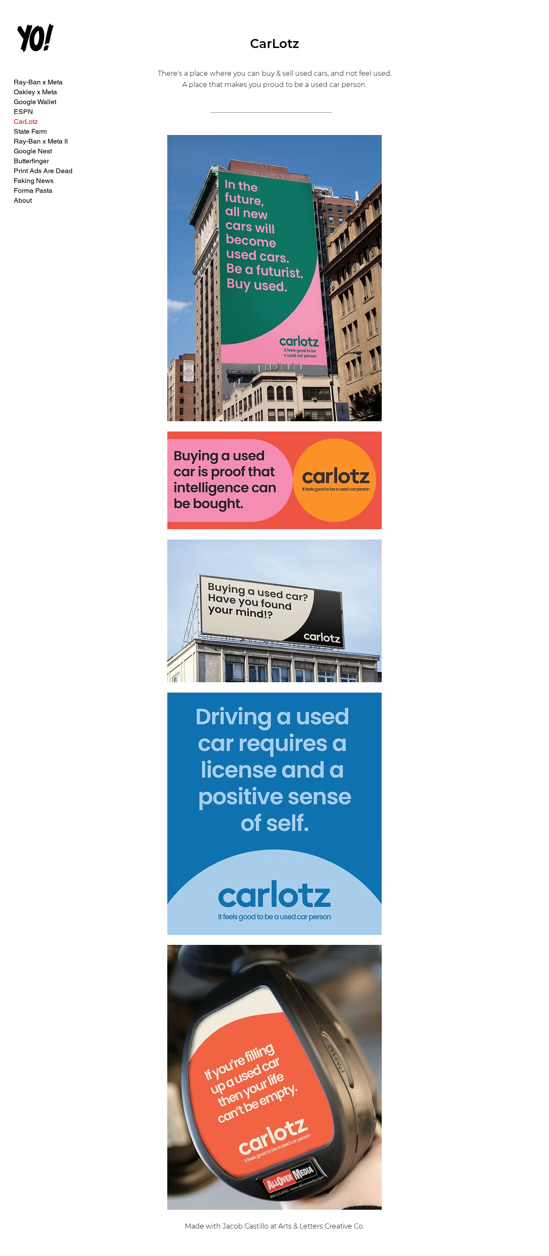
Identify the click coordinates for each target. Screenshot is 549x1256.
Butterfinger (31, 161)
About (23, 200)
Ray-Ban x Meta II (41, 141)
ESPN (23, 112)
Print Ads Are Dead (43, 171)
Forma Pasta (33, 190)
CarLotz (26, 121)
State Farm (30, 131)
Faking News (34, 181)
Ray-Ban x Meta (38, 82)
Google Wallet (35, 102)
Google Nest (33, 151)
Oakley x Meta (35, 92)
